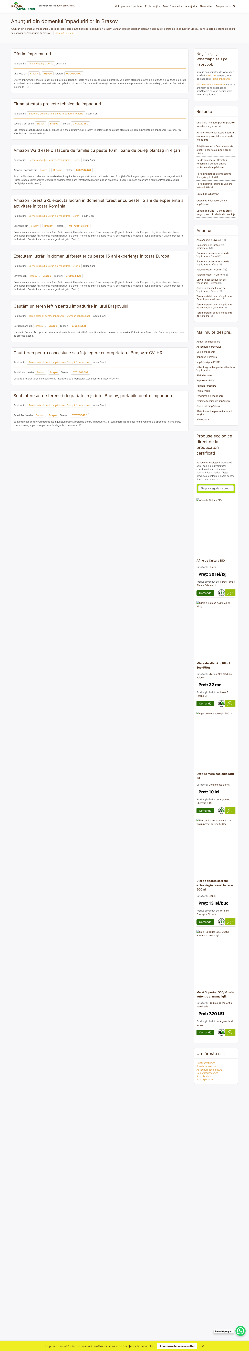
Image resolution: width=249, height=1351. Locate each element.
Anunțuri (190, 6)
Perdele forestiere (206, 385)
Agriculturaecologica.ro (209, 1069)
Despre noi (222, 6)
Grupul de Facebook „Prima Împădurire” (211, 202)
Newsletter (206, 6)
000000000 (73, 73)
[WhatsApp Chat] (240, 1331)
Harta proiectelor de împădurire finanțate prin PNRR (213, 175)
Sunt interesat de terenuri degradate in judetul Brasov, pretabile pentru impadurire (93, 395)
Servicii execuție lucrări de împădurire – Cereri (211, 281)
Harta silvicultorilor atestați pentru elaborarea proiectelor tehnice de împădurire (215, 136)
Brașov (48, 73)
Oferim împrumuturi (32, 53)
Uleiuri (212, 895)
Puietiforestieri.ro (205, 1062)
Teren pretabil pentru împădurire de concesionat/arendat (214, 306)
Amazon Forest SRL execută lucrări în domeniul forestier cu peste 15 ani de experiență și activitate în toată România (99, 203)
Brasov (34, 73)
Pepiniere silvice (205, 380)
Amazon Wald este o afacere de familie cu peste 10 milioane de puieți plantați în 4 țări (97, 150)
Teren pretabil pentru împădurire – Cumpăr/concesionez (215, 298)
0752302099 (80, 372)
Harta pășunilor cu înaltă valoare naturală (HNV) (214, 185)
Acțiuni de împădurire (208, 341)
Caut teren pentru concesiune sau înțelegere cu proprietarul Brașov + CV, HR (88, 352)
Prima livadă (203, 390)
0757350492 (79, 415)
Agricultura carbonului (208, 346)
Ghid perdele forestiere (128, 6)
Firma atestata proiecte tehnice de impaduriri (57, 103)
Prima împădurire (221, 78)
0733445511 (78, 325)
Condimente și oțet (219, 784)
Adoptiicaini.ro (204, 1076)
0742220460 (80, 123)
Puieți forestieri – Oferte (209, 274)
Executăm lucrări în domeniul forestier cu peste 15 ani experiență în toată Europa (91, 256)
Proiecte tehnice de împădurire (213, 400)
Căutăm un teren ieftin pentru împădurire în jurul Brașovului (71, 306)
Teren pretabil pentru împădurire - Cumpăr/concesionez (59, 315)
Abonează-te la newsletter (211, 84)
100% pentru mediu (66, 5)
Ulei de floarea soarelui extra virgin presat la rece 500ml (214, 885)
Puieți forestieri (171, 6)
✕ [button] (203, 1346)
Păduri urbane (204, 375)
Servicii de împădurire (208, 406)
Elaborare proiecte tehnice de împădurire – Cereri (212, 255)
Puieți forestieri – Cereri (209, 269)
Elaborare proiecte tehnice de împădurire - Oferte (56, 113)
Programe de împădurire (209, 395)
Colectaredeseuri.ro (207, 1072)
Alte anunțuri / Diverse (41, 63)
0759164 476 (73, 275)
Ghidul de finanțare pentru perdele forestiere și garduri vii (215, 124)
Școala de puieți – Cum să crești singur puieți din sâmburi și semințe (215, 212)
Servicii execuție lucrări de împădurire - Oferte (54, 160)
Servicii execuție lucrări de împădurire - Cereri (54, 215)
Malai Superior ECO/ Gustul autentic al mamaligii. (215, 994)
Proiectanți (151, 6)
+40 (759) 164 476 (78, 225)
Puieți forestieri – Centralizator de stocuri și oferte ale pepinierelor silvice (214, 150)
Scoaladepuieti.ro (206, 1066)
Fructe (212, 566)
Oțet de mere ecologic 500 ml (215, 776)
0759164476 (83, 170)
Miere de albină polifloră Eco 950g (213, 665)
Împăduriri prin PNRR (208, 362)
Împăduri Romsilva (206, 356)
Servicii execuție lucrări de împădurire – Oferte (211, 289)
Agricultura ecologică (208, 462)
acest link (211, 75)
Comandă (205, 593)
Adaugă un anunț (64, 33)
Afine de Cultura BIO (210, 560)
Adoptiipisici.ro (204, 1079)
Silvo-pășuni (203, 419)
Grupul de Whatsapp (207, 193)
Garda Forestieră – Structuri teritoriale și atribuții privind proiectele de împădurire (211, 164)
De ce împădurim (205, 351)
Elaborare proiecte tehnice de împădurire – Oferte (212, 263)
